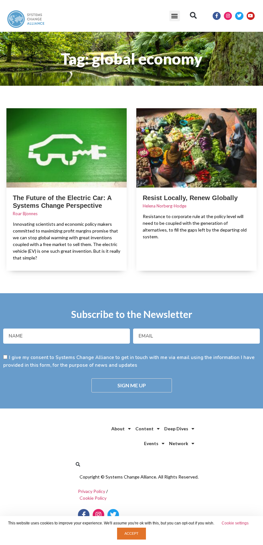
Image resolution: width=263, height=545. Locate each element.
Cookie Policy (93, 498)
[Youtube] (251, 16)
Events (151, 443)
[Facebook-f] (217, 16)
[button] (174, 16)
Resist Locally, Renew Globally (190, 197)
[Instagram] (228, 16)
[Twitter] (239, 16)
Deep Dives (176, 428)
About (118, 428)
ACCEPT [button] (131, 533)
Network (178, 443)
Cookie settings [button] (235, 523)
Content (144, 428)
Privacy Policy (91, 491)
